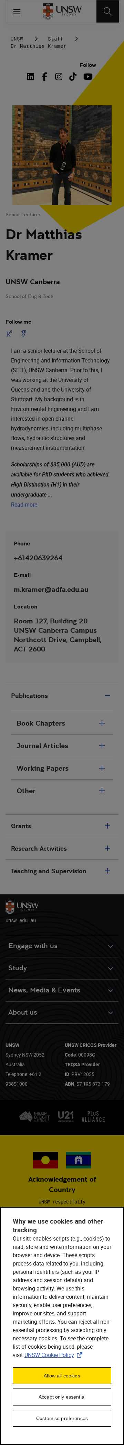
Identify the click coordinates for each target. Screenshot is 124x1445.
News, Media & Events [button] (44, 990)
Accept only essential (62, 1397)
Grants (21, 826)
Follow (88, 65)
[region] (62, 1326)
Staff (55, 38)
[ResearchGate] (11, 333)
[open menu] (17, 11)
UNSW (17, 38)
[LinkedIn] (32, 76)
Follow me (18, 321)
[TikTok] (72, 76)
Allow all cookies (62, 1375)
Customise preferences (62, 1418)
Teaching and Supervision (48, 871)
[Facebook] (44, 76)
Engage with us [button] (33, 946)
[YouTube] (87, 76)
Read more (24, 504)
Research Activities (39, 848)
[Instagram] (58, 76)
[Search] (107, 11)
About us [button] (22, 1012)
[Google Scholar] (23, 333)
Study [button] (17, 968)
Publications (29, 695)
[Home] (62, 11)
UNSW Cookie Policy (54, 1355)
